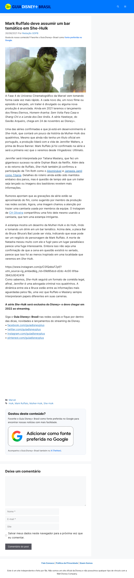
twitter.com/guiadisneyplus (24, 329)
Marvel (12, 400)
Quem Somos (86, 563)
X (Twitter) (56, 450)
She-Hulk (48, 403)
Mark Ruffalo (21, 403)
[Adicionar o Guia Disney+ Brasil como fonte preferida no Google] (40, 436)
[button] (118, 7)
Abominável (54, 171)
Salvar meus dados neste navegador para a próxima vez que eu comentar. (45, 535)
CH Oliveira (16, 212)
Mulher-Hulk (35, 403)
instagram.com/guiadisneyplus (26, 333)
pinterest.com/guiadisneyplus (25, 337)
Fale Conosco (47, 563)
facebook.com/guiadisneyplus (25, 325)
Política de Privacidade (67, 563)
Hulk (11, 403)
